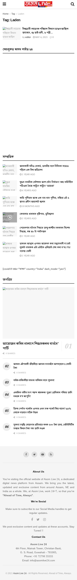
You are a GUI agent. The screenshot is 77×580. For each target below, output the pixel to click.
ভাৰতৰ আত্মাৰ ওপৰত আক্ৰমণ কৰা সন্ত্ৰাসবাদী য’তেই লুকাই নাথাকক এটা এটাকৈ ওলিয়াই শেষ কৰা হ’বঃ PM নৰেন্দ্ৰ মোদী (45, 247)
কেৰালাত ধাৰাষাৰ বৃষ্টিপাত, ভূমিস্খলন (37, 214)
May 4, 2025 (41, 37)
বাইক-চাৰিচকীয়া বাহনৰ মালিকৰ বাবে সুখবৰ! (33, 380)
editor (28, 37)
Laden (21, 13)
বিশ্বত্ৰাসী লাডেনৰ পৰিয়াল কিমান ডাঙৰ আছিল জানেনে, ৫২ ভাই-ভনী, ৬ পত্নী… (45, 31)
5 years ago (28, 218)
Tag (13, 13)
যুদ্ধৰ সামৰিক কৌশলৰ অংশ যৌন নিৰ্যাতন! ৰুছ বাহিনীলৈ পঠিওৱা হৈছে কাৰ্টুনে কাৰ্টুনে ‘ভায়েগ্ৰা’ (46, 184)
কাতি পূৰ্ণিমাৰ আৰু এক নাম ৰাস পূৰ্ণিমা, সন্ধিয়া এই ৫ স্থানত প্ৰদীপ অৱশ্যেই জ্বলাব (44, 200)
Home (6, 13)
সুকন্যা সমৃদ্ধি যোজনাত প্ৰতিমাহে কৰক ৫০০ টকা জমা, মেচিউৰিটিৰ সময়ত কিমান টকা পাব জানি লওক (43, 426)
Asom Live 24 (20, 573)
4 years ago (28, 190)
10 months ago (30, 206)
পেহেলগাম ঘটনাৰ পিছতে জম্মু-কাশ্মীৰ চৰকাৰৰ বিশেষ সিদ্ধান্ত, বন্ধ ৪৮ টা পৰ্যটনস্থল (45, 229)
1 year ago (28, 174)
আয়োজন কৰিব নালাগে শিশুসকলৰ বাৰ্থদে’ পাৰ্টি (31, 346)
